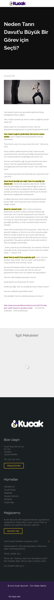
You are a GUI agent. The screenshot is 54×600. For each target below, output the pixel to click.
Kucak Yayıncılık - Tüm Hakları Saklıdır (30, 586)
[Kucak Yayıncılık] (28, 3)
